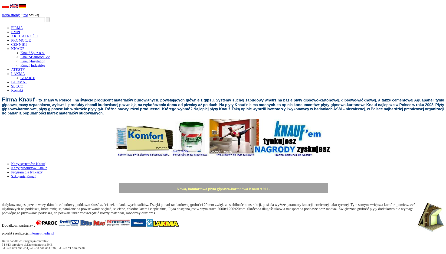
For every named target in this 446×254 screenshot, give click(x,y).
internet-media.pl (42, 233)
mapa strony (11, 15)
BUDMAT (19, 82)
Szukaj (34, 15)
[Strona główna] (5, 7)
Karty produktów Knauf (29, 168)
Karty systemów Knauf (28, 164)
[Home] (14, 7)
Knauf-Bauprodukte (35, 57)
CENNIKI (19, 44)
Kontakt (17, 90)
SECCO (17, 86)
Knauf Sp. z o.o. (32, 53)
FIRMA (17, 28)
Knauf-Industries (32, 65)
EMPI (15, 32)
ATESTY (18, 70)
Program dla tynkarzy (27, 172)
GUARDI (27, 78)
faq (25, 15)
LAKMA (18, 74)
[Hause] (22, 7)
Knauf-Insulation (32, 61)
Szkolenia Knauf (24, 176)
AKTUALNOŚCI (24, 36)
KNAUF (17, 49)
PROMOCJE (21, 40)
